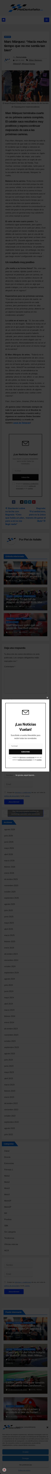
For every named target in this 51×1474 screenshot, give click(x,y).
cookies (39, 760)
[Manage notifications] (4, 1470)
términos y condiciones (27, 757)
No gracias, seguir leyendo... (25, 775)
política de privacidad (25, 760)
